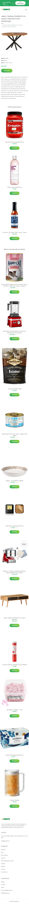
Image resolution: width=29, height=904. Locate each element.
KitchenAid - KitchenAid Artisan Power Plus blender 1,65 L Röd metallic (14, 332)
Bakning (3, 849)
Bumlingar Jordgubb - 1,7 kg (14, 710)
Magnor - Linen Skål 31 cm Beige (14, 480)
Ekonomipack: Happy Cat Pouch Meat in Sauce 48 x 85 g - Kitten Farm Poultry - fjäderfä (14, 285)
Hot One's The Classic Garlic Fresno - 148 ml (14, 232)
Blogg (2, 882)
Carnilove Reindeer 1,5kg (14, 389)
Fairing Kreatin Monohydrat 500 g (14, 142)
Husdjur (3, 863)
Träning (3, 869)
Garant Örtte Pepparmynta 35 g (14, 755)
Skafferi (3, 866)
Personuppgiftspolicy (6, 890)
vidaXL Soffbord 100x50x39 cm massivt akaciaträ (14, 618)
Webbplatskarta (5, 893)
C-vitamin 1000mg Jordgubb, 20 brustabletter (14, 664)
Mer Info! (6, 70)
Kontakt (3, 884)
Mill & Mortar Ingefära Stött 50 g (14, 526)
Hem (2, 23)
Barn (2, 852)
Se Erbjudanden (20, 3)
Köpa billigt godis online (7, 860)
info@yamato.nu (5, 841)
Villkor (2, 887)
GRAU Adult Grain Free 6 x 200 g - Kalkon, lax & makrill (14, 434)
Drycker (3, 858)
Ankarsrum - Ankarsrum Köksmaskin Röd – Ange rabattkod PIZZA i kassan (14, 571)
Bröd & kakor (4, 855)
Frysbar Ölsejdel (14, 800)
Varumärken (4, 872)
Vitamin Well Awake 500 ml (14, 187)
